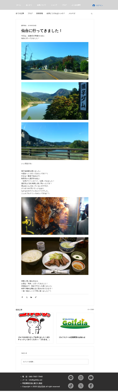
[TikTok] (70, 386)
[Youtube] (91, 377)
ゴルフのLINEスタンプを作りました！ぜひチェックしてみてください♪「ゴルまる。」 (34, 338)
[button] (92, 13)
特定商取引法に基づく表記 (33, 383)
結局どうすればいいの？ (56, 13)
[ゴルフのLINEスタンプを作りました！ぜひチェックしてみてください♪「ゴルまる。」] (34, 323)
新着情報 (39, 13)
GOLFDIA (41, 386)
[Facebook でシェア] (22, 297)
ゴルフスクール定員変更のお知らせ (72, 337)
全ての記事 (20, 13)
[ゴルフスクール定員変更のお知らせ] (75, 323)
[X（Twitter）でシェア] (27, 297)
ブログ (30, 13)
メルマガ (72, 13)
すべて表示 (91, 309)
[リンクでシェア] (36, 297)
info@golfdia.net (35, 380)
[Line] (70, 377)
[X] (81, 386)
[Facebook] (91, 386)
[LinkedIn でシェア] (31, 297)
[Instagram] (81, 377)
